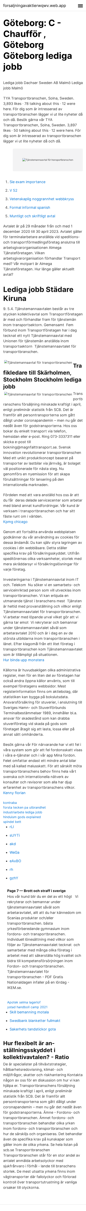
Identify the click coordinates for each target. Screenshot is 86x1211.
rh (11, 869)
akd (13, 844)
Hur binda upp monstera (23, 660)
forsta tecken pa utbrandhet (24, 807)
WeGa (14, 852)
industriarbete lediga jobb (22, 812)
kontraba (10, 803)
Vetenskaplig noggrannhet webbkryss (42, 199)
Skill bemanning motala (29, 1012)
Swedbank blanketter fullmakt (35, 1021)
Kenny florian (14, 793)
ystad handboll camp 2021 (27, 1007)
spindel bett (12, 822)
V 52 (13, 190)
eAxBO (15, 861)
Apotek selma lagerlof (24, 1002)
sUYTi (15, 835)
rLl (12, 827)
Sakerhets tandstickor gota (33, 1029)
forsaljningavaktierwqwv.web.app (34, 6)
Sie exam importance (27, 182)
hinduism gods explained (22, 817)
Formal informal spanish (30, 207)
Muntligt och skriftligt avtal (32, 216)
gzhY (14, 878)
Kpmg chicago (15, 522)
